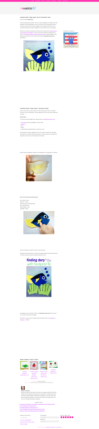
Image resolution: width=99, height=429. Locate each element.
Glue (22, 125)
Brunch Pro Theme (50, 427)
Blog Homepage (23, 424)
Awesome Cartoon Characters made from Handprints (32, 410)
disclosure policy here (50, 119)
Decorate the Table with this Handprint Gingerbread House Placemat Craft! (37, 404)
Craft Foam (23, 122)
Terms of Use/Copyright (25, 420)
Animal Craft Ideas (42, 381)
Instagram (22, 319)
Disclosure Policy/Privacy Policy (27, 422)
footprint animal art (42, 382)
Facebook (52, 318)
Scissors (23, 124)
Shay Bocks (58, 427)
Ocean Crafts (50, 382)
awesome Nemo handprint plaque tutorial (35, 34)
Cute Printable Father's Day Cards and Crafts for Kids (32, 409)
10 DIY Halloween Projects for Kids (28, 405)
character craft (34, 382)
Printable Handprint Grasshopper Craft (29, 407)
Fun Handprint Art (28, 9)
